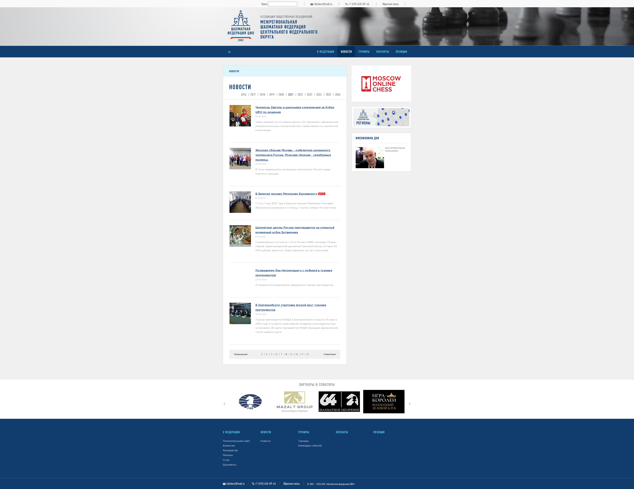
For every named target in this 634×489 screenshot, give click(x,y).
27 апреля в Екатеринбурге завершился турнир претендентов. (294, 285)
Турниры (364, 51)
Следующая (330, 354)
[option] (250, 402)
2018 (262, 94)
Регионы (228, 455)
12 (308, 354)
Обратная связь (390, 4)
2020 (281, 94)
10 (297, 354)
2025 (328, 94)
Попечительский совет (236, 441)
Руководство (230, 450)
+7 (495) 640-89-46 (358, 4)
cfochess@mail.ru (323, 4)
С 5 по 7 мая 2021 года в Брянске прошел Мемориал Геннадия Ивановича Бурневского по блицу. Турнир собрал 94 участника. (296, 205)
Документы (229, 464)
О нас (226, 460)
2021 (290, 94)
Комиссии (229, 445)
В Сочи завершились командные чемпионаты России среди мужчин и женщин (292, 171)
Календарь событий (310, 445)
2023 (309, 94)
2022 (300, 94)
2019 (272, 94)
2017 (253, 94)
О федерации (325, 51)
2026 (337, 94)
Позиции (401, 51)
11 (302, 354)
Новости (346, 51)
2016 (243, 94)
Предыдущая (240, 354)
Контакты (382, 51)
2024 (319, 94)
